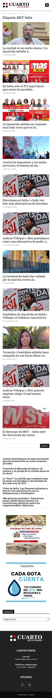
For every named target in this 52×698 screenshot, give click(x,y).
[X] (29, 685)
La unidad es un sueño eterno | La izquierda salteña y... (25, 49)
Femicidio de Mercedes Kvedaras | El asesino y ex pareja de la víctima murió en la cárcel (26, 471)
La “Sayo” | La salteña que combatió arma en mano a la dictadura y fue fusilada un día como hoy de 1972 (25, 481)
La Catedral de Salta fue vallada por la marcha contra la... (24, 277)
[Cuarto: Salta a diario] (19, 5)
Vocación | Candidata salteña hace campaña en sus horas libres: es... (26, 353)
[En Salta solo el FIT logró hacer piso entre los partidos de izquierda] (26, 71)
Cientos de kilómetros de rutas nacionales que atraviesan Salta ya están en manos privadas (26, 461)
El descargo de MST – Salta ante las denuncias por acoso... (24, 433)
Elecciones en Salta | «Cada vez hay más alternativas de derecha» (25, 201)
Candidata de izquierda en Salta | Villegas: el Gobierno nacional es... (25, 315)
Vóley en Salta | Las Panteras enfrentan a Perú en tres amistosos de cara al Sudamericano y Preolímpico (25, 491)
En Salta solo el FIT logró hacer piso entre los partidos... (23, 87)
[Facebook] (22, 685)
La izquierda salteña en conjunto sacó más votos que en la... (25, 125)
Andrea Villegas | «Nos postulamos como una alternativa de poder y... (26, 239)
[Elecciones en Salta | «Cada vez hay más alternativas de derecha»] (26, 185)
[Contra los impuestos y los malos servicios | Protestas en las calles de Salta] (26, 147)
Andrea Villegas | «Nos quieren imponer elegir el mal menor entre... (23, 393)
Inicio (5, 13)
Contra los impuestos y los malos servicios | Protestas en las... (25, 163)
